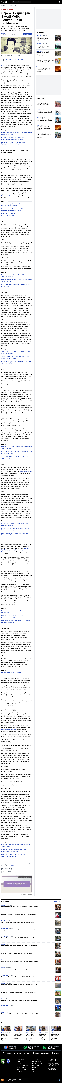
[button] (5, 2)
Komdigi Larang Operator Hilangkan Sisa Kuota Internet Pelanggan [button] (19, 914)
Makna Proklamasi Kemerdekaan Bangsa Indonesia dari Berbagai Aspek (16, 133)
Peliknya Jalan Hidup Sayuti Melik (11, 672)
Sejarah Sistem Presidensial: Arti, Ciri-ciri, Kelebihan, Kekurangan (13, 616)
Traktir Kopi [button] (28, 34)
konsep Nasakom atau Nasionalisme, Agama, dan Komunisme (15, 550)
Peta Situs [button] (35, 1067)
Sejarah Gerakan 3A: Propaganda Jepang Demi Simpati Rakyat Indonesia (15, 357)
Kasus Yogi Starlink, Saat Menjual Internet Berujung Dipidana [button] (5, 1037)
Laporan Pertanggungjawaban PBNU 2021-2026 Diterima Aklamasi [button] (19, 938)
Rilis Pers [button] (19, 1071)
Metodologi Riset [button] (21, 1067)
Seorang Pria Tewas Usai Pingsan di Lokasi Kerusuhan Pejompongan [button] (19, 1000)
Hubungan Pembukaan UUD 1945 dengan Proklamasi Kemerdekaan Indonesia (13, 138)
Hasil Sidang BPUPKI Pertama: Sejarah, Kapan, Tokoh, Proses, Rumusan (15, 534)
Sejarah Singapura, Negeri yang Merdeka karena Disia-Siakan (15, 285)
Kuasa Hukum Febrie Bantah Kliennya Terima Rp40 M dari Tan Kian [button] (19, 945)
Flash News (13, 5)
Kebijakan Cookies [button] (37, 1063)
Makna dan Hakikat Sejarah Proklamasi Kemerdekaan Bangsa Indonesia (13, 143)
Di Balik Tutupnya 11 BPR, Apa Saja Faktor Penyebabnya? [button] (44, 104)
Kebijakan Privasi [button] (36, 1061)
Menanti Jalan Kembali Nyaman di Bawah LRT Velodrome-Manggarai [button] (30, 1037)
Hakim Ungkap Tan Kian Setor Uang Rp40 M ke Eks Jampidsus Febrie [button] (19, 961)
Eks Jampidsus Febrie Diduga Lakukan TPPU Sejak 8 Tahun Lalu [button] (18, 969)
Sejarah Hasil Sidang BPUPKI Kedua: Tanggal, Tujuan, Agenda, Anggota (15, 529)
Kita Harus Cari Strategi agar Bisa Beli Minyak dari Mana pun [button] (44, 119)
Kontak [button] (19, 1061)
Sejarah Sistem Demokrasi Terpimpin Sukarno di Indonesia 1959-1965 (15, 621)
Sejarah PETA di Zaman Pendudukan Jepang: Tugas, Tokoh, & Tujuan (16, 447)
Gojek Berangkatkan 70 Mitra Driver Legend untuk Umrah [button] (16, 953)
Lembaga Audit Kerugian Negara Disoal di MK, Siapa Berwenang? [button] (45, 111)
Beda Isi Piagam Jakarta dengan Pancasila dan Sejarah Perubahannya (15, 214)
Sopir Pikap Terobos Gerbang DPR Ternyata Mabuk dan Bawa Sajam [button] (19, 984)
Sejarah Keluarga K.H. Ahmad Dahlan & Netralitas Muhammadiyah (13, 204)
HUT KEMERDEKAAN (19, 864)
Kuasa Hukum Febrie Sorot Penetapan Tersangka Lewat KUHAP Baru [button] (19, 906)
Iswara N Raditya (5, 33)
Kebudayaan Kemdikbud (8, 729)
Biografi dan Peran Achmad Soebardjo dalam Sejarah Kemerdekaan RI (14, 855)
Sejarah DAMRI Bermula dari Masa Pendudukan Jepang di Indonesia (15, 352)
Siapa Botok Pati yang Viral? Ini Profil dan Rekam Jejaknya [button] (18, 1036)
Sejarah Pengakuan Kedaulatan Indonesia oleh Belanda (13, 611)
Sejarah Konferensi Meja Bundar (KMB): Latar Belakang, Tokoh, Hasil (14, 524)
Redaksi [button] (19, 1063)
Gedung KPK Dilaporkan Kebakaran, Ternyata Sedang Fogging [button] (42, 54)
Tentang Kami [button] (20, 1059)
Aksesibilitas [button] (35, 1059)
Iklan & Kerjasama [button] (21, 1069)
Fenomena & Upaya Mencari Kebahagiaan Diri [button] (45, 61)
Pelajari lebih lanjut (9, 1080)
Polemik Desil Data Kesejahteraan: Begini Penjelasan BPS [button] (42, 38)
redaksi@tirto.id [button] (51, 1068)
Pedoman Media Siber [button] (22, 1065)
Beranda (3, 5)
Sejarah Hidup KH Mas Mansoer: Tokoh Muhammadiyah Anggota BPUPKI (12, 209)
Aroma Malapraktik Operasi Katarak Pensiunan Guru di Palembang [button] (43, 136)
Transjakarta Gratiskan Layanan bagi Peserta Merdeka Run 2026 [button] (18, 930)
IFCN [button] (33, 1069)
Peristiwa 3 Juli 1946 (26, 471)
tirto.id (3, 65)
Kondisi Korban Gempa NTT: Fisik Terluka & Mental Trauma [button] (17, 1007)
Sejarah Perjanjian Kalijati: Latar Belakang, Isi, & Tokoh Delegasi (15, 457)
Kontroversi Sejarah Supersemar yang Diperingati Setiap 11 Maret (16, 845)
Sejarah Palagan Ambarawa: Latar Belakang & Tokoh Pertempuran (15, 275)
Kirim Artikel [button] (35, 1065)
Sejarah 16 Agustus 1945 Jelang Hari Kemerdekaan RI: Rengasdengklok (16, 452)
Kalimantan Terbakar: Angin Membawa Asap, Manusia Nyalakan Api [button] (43, 70)
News (8, 5)
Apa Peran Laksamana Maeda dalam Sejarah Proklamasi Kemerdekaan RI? (14, 850)
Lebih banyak (57, 901)
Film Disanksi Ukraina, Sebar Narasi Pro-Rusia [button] (18, 992)
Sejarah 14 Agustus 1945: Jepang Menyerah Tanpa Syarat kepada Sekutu (16, 362)
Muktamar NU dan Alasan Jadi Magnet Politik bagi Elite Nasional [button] (43, 46)
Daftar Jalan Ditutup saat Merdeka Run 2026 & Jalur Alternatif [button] (17, 977)
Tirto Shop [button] (35, 1071)
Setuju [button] (58, 1080)
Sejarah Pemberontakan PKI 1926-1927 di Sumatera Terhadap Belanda (16, 280)
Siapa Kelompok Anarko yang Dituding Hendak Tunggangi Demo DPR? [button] (19, 1013)
